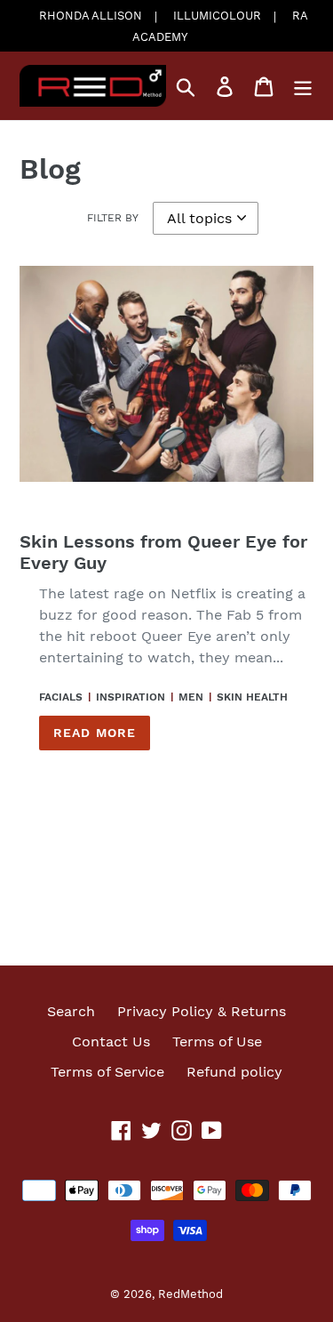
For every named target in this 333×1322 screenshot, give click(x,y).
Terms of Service (107, 1071)
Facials (61, 697)
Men (190, 697)
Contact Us (111, 1041)
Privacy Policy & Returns (201, 1011)
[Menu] (302, 86)
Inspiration (130, 697)
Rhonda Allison (90, 15)
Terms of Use (217, 1041)
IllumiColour (217, 15)
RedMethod (190, 1294)
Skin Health (252, 697)
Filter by (113, 218)
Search (71, 1011)
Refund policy (234, 1071)
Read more (94, 732)
